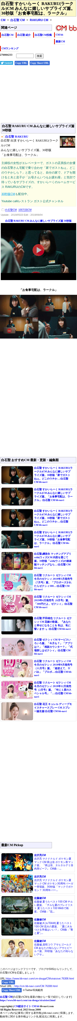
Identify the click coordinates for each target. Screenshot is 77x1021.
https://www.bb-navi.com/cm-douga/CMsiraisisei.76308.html (40, 978)
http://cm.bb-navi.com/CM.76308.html (36, 986)
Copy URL (21, 62)
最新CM (60, 41)
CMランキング (10, 48)
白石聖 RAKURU (16, 136)
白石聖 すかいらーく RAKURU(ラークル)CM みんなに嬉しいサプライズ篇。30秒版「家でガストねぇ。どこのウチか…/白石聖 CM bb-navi (53, 474)
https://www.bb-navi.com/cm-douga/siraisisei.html (27, 1000)
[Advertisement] (38, 96)
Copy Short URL (39, 62)
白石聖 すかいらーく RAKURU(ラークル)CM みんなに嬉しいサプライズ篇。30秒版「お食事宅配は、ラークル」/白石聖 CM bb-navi (53, 539)
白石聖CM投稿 (43, 34)
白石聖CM (7, 34)
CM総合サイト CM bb (26, 1006)
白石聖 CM (17, 20)
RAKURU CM (39, 20)
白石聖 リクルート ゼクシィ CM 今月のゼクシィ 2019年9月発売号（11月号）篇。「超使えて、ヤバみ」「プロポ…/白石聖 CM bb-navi (53, 668)
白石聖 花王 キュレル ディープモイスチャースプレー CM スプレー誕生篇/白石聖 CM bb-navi (53, 708)
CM (3, 20)
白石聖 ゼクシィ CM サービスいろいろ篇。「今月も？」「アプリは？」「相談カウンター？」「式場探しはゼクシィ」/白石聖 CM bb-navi (53, 646)
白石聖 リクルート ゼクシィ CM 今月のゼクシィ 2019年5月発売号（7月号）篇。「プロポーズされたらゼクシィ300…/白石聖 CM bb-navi (53, 582)
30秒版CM (8, 194)
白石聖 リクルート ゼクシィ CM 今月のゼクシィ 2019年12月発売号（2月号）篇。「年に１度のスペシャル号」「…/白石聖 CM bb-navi (53, 689)
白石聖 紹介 (24, 34)
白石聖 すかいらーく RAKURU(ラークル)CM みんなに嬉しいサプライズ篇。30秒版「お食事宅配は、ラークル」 (38, 8)
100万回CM (25, 209)
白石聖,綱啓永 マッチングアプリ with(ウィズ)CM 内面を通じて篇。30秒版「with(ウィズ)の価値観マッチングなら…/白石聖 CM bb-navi (52, 560)
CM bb (59, 34)
